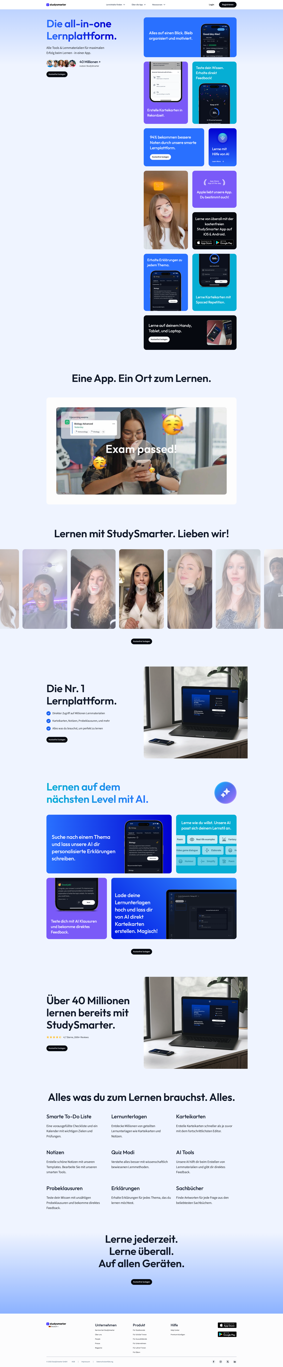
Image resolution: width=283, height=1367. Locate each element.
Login (211, 4)
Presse (97, 1343)
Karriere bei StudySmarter (105, 1330)
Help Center (175, 1330)
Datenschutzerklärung (105, 1361)
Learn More (216, 161)
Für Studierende (139, 1330)
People (97, 1339)
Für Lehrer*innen (139, 1348)
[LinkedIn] (235, 1361)
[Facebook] (213, 1361)
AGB (73, 1361)
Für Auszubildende (140, 1339)
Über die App (137, 4)
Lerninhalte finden (114, 4)
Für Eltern (136, 1352)
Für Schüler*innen (140, 1334)
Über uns (98, 1334)
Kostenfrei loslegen (57, 74)
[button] (45, 589)
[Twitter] (227, 1361)
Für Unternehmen (139, 1343)
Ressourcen (157, 4)
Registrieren (227, 4)
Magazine (98, 1348)
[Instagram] (220, 1361)
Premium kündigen (178, 1334)
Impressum (85, 1361)
